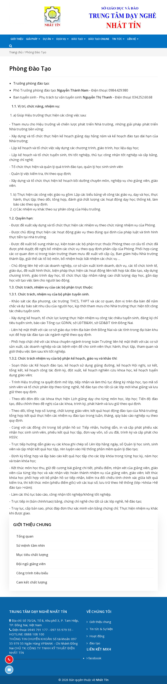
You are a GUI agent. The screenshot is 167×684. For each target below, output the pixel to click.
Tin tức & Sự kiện (101, 629)
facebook (94, 658)
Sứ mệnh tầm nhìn (30, 545)
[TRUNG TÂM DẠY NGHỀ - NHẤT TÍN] (83, 17)
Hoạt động (96, 636)
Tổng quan (24, 536)
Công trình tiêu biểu (32, 573)
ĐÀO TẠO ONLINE (98, 39)
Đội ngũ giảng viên (31, 564)
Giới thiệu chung (100, 622)
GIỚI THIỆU (17, 39)
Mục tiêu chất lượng (32, 554)
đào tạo (94, 643)
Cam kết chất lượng (31, 582)
